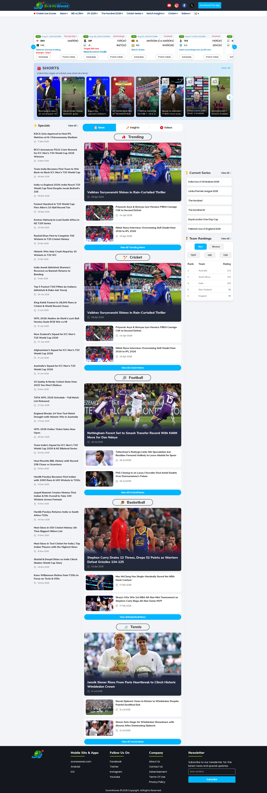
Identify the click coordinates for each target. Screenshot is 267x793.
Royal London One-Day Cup (203, 219)
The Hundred (195, 200)
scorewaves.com (81, 761)
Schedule (43, 56)
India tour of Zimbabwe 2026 (203, 181)
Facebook (115, 761)
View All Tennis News (133, 741)
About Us (154, 761)
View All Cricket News (132, 367)
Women (216, 246)
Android (75, 766)
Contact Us (156, 766)
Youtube (115, 777)
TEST (193, 255)
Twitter (114, 766)
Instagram (116, 772)
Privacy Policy (157, 782)
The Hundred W (196, 210)
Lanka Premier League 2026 (203, 191)
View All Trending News (132, 247)
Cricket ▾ (173, 13)
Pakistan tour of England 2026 (204, 228)
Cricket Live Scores (46, 13)
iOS (73, 772)
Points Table (69, 56)
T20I (225, 255)
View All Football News (132, 492)
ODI (210, 255)
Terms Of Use (157, 777)
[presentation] (33, 47)
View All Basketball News (133, 617)
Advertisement (158, 772)
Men (200, 246)
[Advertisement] (133, 25)
